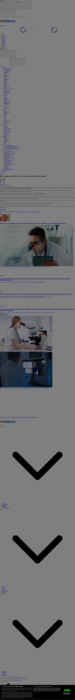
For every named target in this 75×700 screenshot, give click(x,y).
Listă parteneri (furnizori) (37, 691)
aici (20, 695)
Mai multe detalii (15, 690)
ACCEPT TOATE (67, 690)
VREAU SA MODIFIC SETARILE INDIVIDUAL (66, 693)
